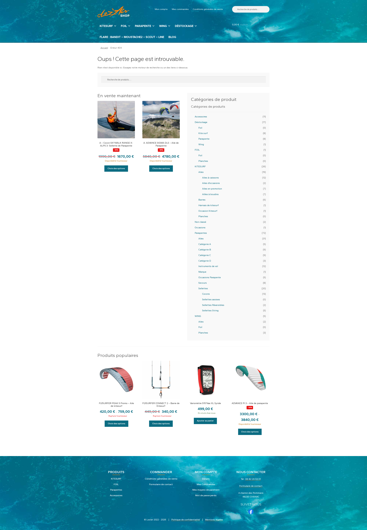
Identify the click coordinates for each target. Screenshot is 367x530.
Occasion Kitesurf (207, 211)
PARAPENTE (143, 26)
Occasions (200, 227)
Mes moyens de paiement (205, 489)
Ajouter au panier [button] (205, 420)
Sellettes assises (211, 299)
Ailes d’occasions (211, 183)
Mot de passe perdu (205, 495)
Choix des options (116, 168)
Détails (206, 478)
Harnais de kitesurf (208, 205)
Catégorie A (204, 244)
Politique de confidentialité (185, 519)
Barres (201, 199)
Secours (202, 282)
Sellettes (203, 288)
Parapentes (201, 233)
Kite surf (203, 133)
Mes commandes (180, 9)
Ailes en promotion (212, 188)
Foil (200, 127)
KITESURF (106, 26)
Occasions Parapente (209, 277)
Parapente (203, 138)
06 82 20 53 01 (253, 479)
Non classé (200, 222)
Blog (172, 37)
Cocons (206, 294)
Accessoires (201, 116)
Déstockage (184, 26)
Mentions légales (214, 519)
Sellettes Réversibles (213, 305)
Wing (201, 144)
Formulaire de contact (161, 484)
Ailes (201, 172)
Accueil (104, 47)
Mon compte (161, 9)
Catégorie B (204, 249)
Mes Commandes (206, 484)
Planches (203, 161)
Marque (202, 271)
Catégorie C (204, 255)
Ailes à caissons (210, 177)
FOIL (124, 26)
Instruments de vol (208, 266)
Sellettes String (210, 310)
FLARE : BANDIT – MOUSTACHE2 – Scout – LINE (132, 37)
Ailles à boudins (210, 194)
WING (163, 26)
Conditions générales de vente (208, 9)
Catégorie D (204, 260)
